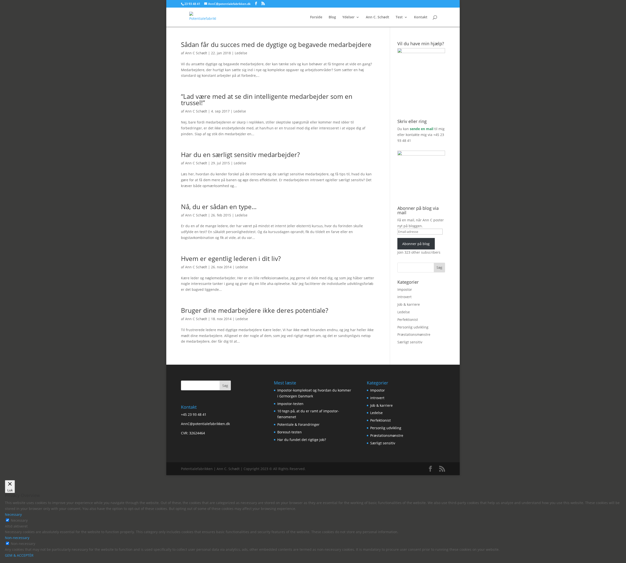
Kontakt (420, 17)
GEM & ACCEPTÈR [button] (19, 555)
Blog (332, 17)
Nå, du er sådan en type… (219, 206)
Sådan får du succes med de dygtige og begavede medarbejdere (276, 44)
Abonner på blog (416, 243)
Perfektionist (407, 319)
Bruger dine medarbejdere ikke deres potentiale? (254, 310)
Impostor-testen (290, 403)
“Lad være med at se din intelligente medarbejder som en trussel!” (266, 99)
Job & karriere (408, 304)
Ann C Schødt (196, 53)
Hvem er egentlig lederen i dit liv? (231, 258)
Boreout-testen (289, 432)
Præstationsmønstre (413, 334)
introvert (404, 296)
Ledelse (241, 53)
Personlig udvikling (412, 327)
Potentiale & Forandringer (298, 424)
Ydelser (348, 17)
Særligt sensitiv (409, 342)
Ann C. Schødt (377, 17)
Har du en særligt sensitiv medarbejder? (240, 154)
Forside (316, 17)
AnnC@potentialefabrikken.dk (205, 423)
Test (399, 17)
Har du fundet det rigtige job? (301, 439)
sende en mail (421, 128)
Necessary (19, 520)
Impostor (404, 289)
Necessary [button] (13, 514)
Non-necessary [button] (17, 537)
